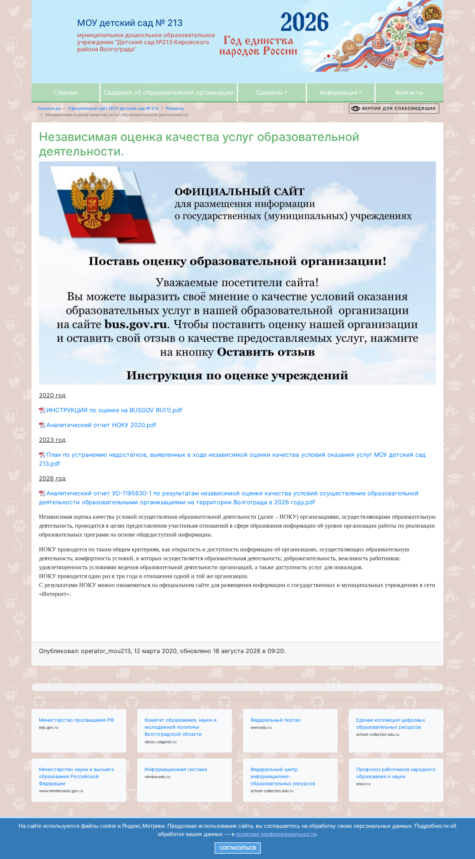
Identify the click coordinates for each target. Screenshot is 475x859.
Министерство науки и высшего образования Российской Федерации (76, 776)
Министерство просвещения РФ (76, 720)
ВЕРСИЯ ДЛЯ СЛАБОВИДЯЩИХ (399, 108)
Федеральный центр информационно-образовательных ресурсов (282, 776)
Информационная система (176, 769)
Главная (65, 92)
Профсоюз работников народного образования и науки (396, 773)
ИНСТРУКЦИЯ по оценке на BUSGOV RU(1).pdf (114, 410)
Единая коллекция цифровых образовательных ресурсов (390, 723)
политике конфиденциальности (276, 834)
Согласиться (238, 848)
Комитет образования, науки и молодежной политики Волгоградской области (181, 727)
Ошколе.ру (49, 108)
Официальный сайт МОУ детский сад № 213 (113, 108)
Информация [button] (338, 92)
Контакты (409, 92)
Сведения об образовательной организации (169, 92)
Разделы (175, 108)
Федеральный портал (275, 720)
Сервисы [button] (269, 92)
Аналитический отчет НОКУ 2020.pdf (101, 425)
